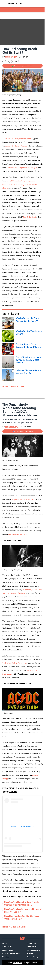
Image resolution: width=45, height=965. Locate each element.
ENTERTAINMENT (18, 926)
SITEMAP (30, 953)
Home (5, 386)
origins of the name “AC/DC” (23, 499)
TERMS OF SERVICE (33, 950)
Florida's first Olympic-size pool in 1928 (21, 167)
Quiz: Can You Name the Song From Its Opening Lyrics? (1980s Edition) (21, 903)
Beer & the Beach (29, 217)
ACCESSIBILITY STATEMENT (11, 953)
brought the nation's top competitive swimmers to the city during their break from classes (19, 184)
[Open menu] (3, 3)
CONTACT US (31, 943)
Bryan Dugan (11, 56)
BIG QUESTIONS (18, 386)
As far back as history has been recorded (17, 138)
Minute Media (17, 963)
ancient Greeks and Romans (16, 146)
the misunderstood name (17, 534)
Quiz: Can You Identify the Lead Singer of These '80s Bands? (23, 910)
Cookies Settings (32, 957)
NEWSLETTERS (7, 947)
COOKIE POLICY (7, 950)
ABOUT (4, 943)
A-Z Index (5, 957)
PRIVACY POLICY (32, 947)
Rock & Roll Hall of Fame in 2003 (15, 663)
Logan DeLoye (11, 426)
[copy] (17, 61)
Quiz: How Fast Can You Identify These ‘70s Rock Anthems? (21, 917)
